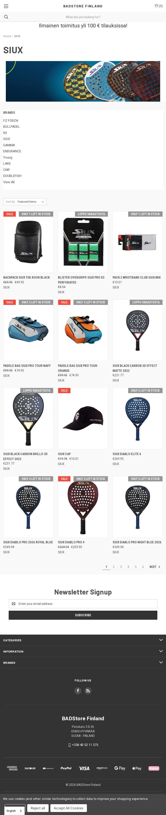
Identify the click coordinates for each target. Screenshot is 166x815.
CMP (6, 170)
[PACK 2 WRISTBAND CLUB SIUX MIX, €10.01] (137, 242)
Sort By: (10, 201)
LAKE (7, 164)
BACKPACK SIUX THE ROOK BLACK (26, 277)
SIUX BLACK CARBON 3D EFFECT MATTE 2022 (135, 368)
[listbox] (31, 202)
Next (153, 566)
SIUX (6, 139)
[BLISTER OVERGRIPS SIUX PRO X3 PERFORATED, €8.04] (83, 242)
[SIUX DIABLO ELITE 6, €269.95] (137, 418)
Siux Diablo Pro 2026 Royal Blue (28, 542)
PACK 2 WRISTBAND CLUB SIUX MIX (137, 277)
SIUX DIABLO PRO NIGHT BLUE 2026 (137, 542)
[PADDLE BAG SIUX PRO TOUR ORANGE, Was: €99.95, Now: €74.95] (83, 330)
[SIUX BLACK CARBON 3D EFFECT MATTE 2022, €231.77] (137, 330)
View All (8, 182)
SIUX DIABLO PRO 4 (71, 542)
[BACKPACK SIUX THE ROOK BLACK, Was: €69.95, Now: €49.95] (28, 242)
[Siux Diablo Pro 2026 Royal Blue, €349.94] (28, 507)
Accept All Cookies (68, 808)
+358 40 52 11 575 (85, 745)
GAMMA (9, 145)
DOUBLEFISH (12, 176)
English (11, 810)
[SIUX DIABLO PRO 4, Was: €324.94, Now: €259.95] (83, 507)
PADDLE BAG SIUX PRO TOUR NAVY (27, 366)
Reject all (38, 808)
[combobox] (14, 811)
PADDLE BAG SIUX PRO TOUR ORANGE (77, 368)
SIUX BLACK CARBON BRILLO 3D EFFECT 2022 (25, 456)
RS (5, 133)
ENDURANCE (12, 151)
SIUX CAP (64, 454)
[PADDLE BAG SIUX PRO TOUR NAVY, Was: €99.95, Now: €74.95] (28, 330)
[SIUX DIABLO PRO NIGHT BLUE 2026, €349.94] (137, 507)
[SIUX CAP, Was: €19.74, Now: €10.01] (83, 418)
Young (7, 157)
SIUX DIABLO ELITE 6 (127, 454)
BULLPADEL (11, 127)
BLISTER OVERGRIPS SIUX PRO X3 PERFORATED (81, 280)
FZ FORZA (10, 121)
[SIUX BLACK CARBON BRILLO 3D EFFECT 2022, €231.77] (28, 418)
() (160, 6)
